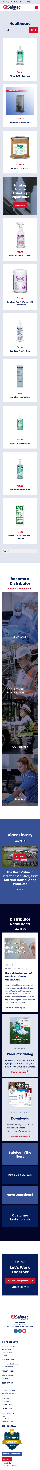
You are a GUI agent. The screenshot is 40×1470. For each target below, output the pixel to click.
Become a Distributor (18, 588)
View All (18, 841)
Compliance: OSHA (9, 1393)
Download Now (18, 1072)
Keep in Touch (7, 1404)
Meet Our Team (8, 1413)
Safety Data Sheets (18, 2)
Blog (3, 1387)
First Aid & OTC (7, 1349)
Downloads (6, 1396)
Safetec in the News (9, 1419)
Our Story (7, 1408)
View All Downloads (18, 1136)
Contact (6, 1459)
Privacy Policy (7, 1463)
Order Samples (7, 1367)
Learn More (20, 205)
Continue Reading (13, 1007)
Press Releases (7, 1422)
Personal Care (7, 1352)
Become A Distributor (10, 1364)
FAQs (29, 2)
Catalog (6, 2)
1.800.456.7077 (18, 1287)
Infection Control (8, 1346)
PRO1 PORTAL (6, 1399)
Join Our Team (9, 1426)
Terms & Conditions (9, 1466)
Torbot (4, 1355)
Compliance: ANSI (8, 1390)
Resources (7, 1383)
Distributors (8, 1359)
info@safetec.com (20, 1325)
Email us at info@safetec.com (20, 1280)
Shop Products (10, 1342)
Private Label (8, 1371)
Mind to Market (7, 1376)
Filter (33, 30)
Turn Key (5, 1378)
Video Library (6, 1401)
